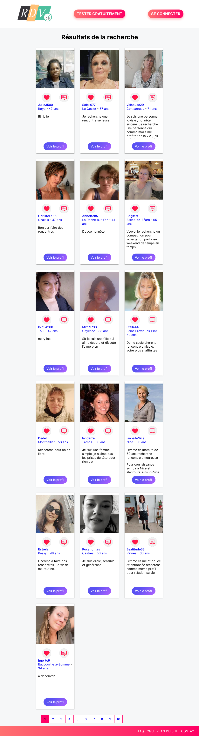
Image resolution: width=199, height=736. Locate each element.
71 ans (152, 109)
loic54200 (45, 327)
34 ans (43, 668)
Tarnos (87, 442)
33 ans (103, 331)
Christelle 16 (47, 216)
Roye (41, 109)
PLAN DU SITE (167, 731)
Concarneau (135, 109)
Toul (41, 331)
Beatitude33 (136, 549)
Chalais (43, 220)
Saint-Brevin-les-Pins (142, 331)
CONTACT (188, 731)
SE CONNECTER (165, 14)
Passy (42, 553)
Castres (87, 553)
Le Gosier (89, 109)
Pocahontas (91, 549)
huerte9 (44, 660)
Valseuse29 (135, 105)
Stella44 (133, 327)
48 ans (55, 553)
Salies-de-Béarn (138, 220)
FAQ (141, 731)
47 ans (53, 109)
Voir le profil (55, 146)
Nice (130, 442)
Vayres (131, 553)
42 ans (53, 331)
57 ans (104, 109)
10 (118, 719)
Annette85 (90, 216)
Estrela (43, 549)
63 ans (145, 553)
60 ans (141, 442)
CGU (150, 731)
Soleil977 (89, 105)
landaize (88, 438)
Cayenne (88, 331)
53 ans (63, 442)
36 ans (100, 442)
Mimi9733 (89, 327)
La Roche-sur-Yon (95, 220)
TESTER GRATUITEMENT (99, 14)
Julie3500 (45, 105)
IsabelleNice (135, 438)
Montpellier (46, 442)
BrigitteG (133, 216)
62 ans (131, 335)
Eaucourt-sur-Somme (54, 664)
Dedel (42, 438)
